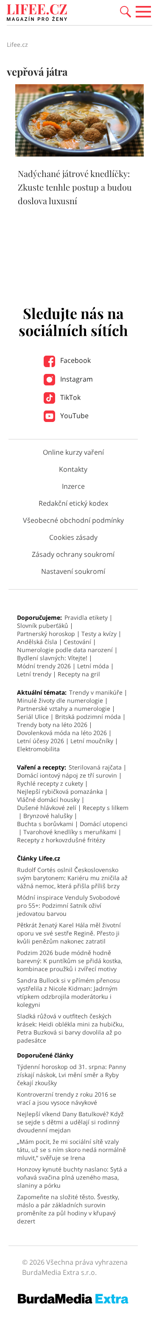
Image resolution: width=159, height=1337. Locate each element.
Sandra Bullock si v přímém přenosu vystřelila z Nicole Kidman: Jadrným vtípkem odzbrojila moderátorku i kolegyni (68, 992)
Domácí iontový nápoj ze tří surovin (67, 775)
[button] (125, 11)
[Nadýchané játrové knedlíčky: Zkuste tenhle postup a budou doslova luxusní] (79, 154)
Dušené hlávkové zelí (46, 808)
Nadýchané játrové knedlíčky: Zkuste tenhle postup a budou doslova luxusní (75, 187)
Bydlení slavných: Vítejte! (52, 658)
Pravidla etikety (86, 617)
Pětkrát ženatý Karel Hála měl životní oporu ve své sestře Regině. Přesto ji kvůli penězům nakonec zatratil (69, 933)
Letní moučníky (91, 741)
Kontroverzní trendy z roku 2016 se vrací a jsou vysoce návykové (66, 1098)
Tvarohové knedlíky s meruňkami (70, 832)
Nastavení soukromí (73, 571)
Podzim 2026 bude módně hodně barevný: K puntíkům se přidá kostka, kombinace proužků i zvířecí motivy (69, 961)
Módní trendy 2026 (44, 666)
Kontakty (73, 469)
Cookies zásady (73, 537)
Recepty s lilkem (105, 808)
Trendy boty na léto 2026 (52, 725)
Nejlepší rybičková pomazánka (60, 791)
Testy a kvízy (99, 634)
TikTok (70, 397)
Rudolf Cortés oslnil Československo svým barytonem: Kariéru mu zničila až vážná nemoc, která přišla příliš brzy (72, 878)
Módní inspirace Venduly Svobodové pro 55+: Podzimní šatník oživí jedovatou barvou (68, 905)
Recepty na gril (79, 674)
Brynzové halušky (48, 816)
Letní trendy (34, 674)
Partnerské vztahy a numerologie (63, 708)
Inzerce (73, 486)
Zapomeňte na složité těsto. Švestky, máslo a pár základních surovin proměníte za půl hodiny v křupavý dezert (68, 1209)
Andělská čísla (37, 642)
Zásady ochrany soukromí (73, 554)
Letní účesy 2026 (40, 741)
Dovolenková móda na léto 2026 (62, 733)
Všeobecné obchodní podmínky (73, 520)
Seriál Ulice (33, 717)
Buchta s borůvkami (45, 824)
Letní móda (93, 666)
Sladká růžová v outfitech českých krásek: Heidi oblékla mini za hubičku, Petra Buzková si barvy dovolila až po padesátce (70, 1028)
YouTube (74, 415)
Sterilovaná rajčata (95, 767)
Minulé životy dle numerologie (60, 700)
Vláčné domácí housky (48, 799)
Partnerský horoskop (46, 634)
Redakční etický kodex (73, 503)
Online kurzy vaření (73, 452)
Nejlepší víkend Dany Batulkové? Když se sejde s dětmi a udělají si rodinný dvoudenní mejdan (70, 1122)
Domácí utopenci (104, 824)
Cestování (77, 642)
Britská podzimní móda (88, 717)
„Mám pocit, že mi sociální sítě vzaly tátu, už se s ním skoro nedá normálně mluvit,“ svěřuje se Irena (71, 1149)
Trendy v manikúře (96, 692)
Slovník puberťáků (42, 625)
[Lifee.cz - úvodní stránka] (37, 13)
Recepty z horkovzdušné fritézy (61, 840)
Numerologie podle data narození (65, 650)
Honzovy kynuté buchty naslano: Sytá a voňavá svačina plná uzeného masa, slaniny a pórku (72, 1177)
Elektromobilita (38, 749)
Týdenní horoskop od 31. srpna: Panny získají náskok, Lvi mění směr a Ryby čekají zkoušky (71, 1075)
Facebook (75, 360)
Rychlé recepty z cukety (50, 783)
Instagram (76, 379)
